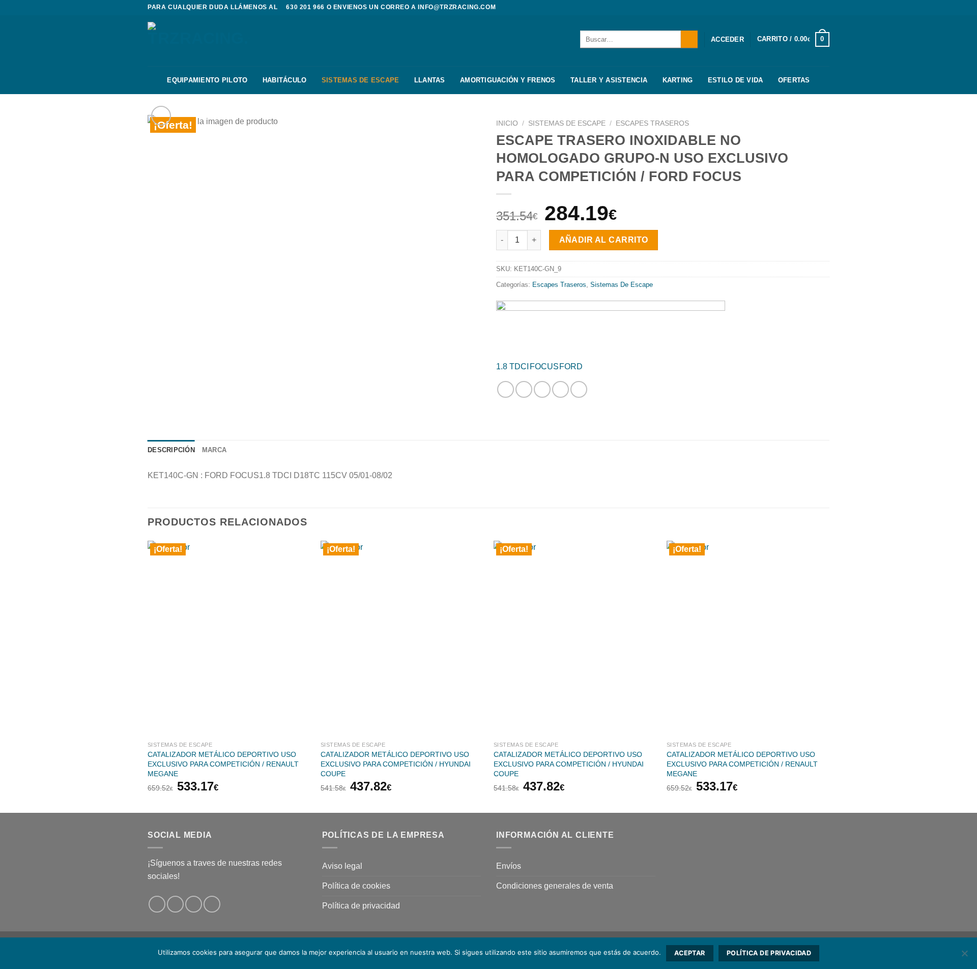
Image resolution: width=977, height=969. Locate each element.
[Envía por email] (542, 389)
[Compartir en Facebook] (505, 389)
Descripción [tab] (171, 450)
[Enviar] (689, 39)
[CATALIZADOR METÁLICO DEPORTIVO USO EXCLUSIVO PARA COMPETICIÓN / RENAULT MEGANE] (229, 638)
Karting (678, 80)
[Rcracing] (610, 326)
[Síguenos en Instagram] (815, 7)
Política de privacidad (361, 905)
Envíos (508, 866)
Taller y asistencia (608, 80)
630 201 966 (305, 7)
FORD (571, 366)
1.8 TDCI (512, 366)
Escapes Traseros (652, 123)
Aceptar (689, 953)
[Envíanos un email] (212, 904)
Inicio (507, 123)
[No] (964, 956)
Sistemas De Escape (360, 80)
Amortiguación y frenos (508, 80)
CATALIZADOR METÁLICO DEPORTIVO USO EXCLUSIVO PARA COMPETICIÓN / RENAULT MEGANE (223, 763)
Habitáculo (285, 80)
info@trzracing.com (457, 7)
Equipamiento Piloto (207, 80)
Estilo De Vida (735, 80)
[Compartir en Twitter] (523, 389)
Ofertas (794, 80)
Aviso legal (342, 866)
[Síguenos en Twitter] (824, 7)
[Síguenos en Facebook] (805, 7)
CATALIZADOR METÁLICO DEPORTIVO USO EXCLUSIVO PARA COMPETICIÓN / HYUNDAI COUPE (396, 763)
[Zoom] (161, 116)
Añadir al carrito (603, 240)
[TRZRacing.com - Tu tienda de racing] (198, 40)
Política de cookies (356, 886)
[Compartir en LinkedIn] (578, 389)
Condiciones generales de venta (554, 886)
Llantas (429, 80)
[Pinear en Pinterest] (560, 389)
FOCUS (544, 366)
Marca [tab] (214, 450)
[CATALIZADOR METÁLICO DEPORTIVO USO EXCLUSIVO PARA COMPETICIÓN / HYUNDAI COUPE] (402, 638)
